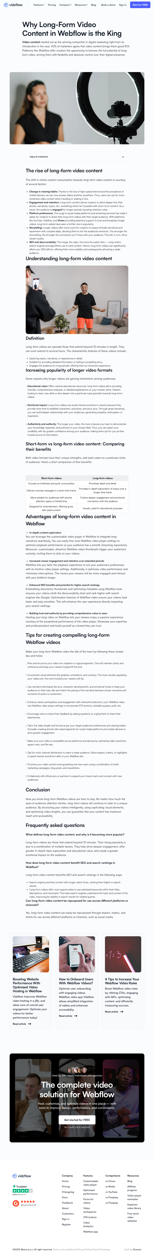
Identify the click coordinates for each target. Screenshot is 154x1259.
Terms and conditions (64, 1249)
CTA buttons (90, 1217)
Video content (31, 42)
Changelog (68, 1191)
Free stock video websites (133, 1217)
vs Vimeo (110, 1181)
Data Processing (101, 1249)
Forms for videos (88, 1201)
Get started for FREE (77, 1119)
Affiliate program (132, 1188)
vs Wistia (110, 1186)
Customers (68, 1213)
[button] (39, 5)
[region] (77, 490)
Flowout (137, 1249)
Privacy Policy (83, 1249)
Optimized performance (90, 1192)
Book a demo (108, 4)
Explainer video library (134, 1206)
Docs (65, 1197)
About (65, 1208)
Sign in (122, 4)
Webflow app (90, 1231)
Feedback (67, 1202)
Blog (93, 4)
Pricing (52, 4)
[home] (16, 5)
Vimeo (61, 220)
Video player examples (134, 1197)
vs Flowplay (111, 1197)
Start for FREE (140, 4)
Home (65, 1181)
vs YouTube (111, 1191)
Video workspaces (89, 1210)
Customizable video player (90, 1183)
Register (66, 1224)
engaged (57, 209)
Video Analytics (88, 1224)
